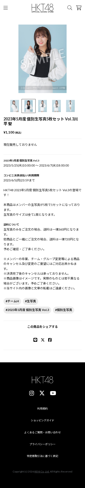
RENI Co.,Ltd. (41, 471)
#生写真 (30, 301)
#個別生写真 (63, 310)
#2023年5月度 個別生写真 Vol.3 (27, 310)
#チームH (12, 301)
